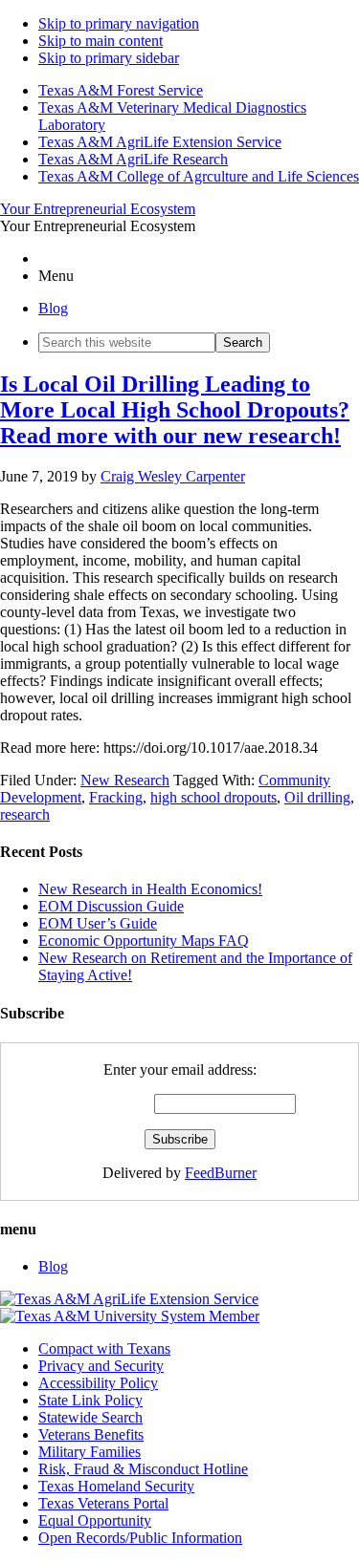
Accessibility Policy (98, 1383)
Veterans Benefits (91, 1434)
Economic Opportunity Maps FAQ (143, 940)
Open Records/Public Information (140, 1538)
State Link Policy (90, 1400)
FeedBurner (221, 1173)
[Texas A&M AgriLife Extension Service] (129, 1299)
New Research (124, 780)
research (25, 814)
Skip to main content (100, 40)
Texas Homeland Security (116, 1486)
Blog (53, 308)
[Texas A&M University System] (129, 1316)
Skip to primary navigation (118, 23)
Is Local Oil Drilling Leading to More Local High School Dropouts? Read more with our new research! (174, 410)
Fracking (116, 797)
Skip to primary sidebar (108, 58)
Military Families (89, 1452)
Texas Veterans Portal (103, 1503)
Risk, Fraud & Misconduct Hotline (143, 1469)
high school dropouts (213, 797)
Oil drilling (317, 797)
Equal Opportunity (94, 1520)
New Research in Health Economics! (150, 889)
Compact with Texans (104, 1348)
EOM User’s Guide (97, 923)
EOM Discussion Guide (111, 906)
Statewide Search (90, 1417)
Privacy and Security (101, 1366)
